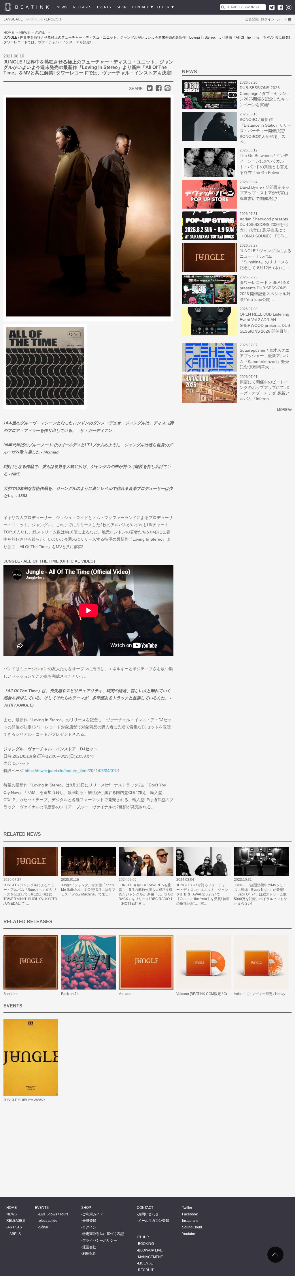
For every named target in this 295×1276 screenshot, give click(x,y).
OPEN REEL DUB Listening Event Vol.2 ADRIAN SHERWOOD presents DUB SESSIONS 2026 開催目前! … (265, 325)
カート (282, 19)
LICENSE (145, 1263)
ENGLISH (53, 19)
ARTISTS (14, 1227)
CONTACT (140, 7)
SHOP (121, 7)
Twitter (187, 1208)
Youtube (188, 1234)
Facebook (190, 1214)
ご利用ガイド (92, 1214)
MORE (282, 410)
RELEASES (82, 7)
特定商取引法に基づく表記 (103, 1234)
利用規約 (89, 1253)
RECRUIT (146, 1270)
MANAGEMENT (150, 1257)
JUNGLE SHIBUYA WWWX (24, 1100)
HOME (8, 33)
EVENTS (104, 7)
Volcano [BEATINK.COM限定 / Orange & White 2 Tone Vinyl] (222, 994)
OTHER (163, 7)
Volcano (125, 994)
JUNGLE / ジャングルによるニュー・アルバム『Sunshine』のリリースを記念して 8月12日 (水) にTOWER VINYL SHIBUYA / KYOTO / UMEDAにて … (30, 894)
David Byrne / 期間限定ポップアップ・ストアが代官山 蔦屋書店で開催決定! (265, 193)
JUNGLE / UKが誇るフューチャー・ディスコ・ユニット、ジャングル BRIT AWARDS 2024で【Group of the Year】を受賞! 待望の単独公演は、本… (203, 894)
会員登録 (252, 19)
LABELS (14, 1234)
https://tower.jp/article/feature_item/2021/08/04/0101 (72, 770)
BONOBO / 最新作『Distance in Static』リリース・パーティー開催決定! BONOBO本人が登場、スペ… (265, 130)
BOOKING (146, 1244)
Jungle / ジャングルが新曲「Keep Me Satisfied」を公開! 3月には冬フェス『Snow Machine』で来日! (88, 889)
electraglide (48, 1221)
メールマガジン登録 (153, 1221)
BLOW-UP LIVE (150, 1250)
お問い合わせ (148, 1214)
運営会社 (89, 1247)
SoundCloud (192, 1227)
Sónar (43, 1227)
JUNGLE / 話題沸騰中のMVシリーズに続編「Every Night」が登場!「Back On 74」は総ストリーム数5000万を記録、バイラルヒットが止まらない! (260, 894)
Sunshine (10, 994)
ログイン (268, 19)
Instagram (190, 1221)
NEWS (62, 7)
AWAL (40, 33)
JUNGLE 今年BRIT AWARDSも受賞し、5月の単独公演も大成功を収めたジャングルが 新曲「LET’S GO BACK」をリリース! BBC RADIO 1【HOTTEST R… (146, 894)
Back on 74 (70, 994)
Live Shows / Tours (53, 1214)
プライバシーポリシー (99, 1240)
